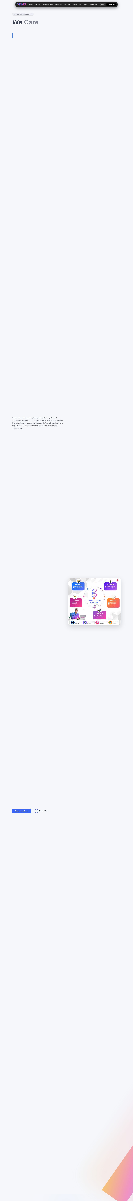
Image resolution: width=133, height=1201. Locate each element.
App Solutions (47, 4)
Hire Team (67, 4)
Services (37, 4)
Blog (85, 4)
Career (75, 4)
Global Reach (93, 4)
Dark (102, 4)
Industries (58, 4)
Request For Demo (21, 811)
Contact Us (111, 4)
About (31, 4)
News (80, 4)
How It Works (44, 811)
